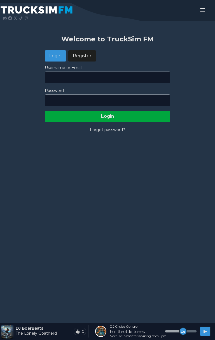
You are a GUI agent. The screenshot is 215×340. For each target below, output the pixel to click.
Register (82, 55)
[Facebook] (10, 18)
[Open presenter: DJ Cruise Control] (100, 331)
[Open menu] (202, 10)
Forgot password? (107, 129)
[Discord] (5, 18)
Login (55, 55)
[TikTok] (21, 18)
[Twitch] (26, 18)
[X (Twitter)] (15, 18)
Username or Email (63, 67)
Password (54, 90)
